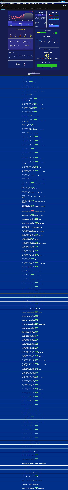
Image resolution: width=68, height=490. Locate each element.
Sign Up (63, 1)
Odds (8, 8)
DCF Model (33, 8)
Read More (40, 19)
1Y (22, 21)
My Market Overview (12, 3)
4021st (15, 36)
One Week (42, 14)
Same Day (36, 14)
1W (14, 21)
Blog (53, 3)
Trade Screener (4, 3)
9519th (20, 36)
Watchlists (19, 3)
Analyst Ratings (31, 3)
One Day (39, 14)
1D (10, 21)
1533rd (30, 36)
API (50, 3)
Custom (31, 21)
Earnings (24, 3)
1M (18, 21)
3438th (25, 36)
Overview (3, 8)
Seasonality (37, 3)
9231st (11, 36)
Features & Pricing (44, 3)
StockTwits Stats (26, 8)
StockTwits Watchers (21, 61)
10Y (27, 21)
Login (59, 1)
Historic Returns (40, 8)
